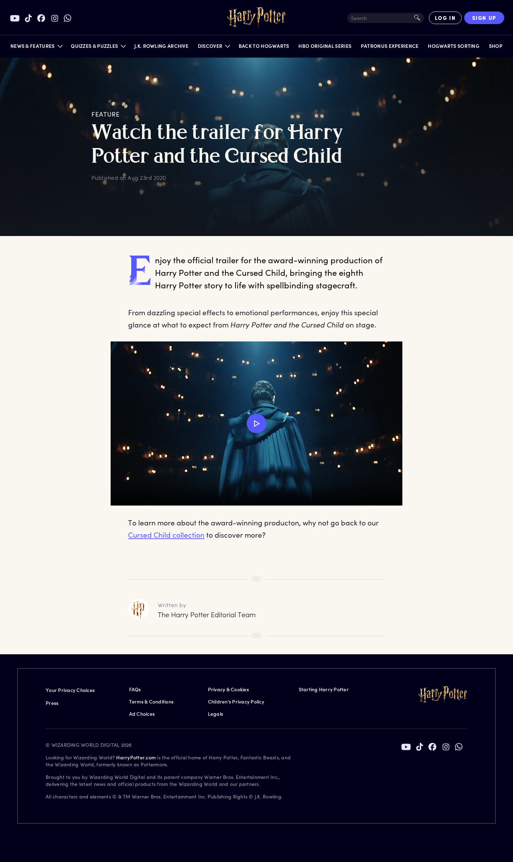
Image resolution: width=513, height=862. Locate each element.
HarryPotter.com (136, 757)
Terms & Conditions (151, 701)
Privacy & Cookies (228, 689)
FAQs (135, 689)
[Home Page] (256, 18)
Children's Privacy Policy (236, 701)
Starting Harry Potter (324, 689)
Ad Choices (142, 713)
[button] (36, 48)
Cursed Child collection (166, 535)
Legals (215, 713)
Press (52, 703)
